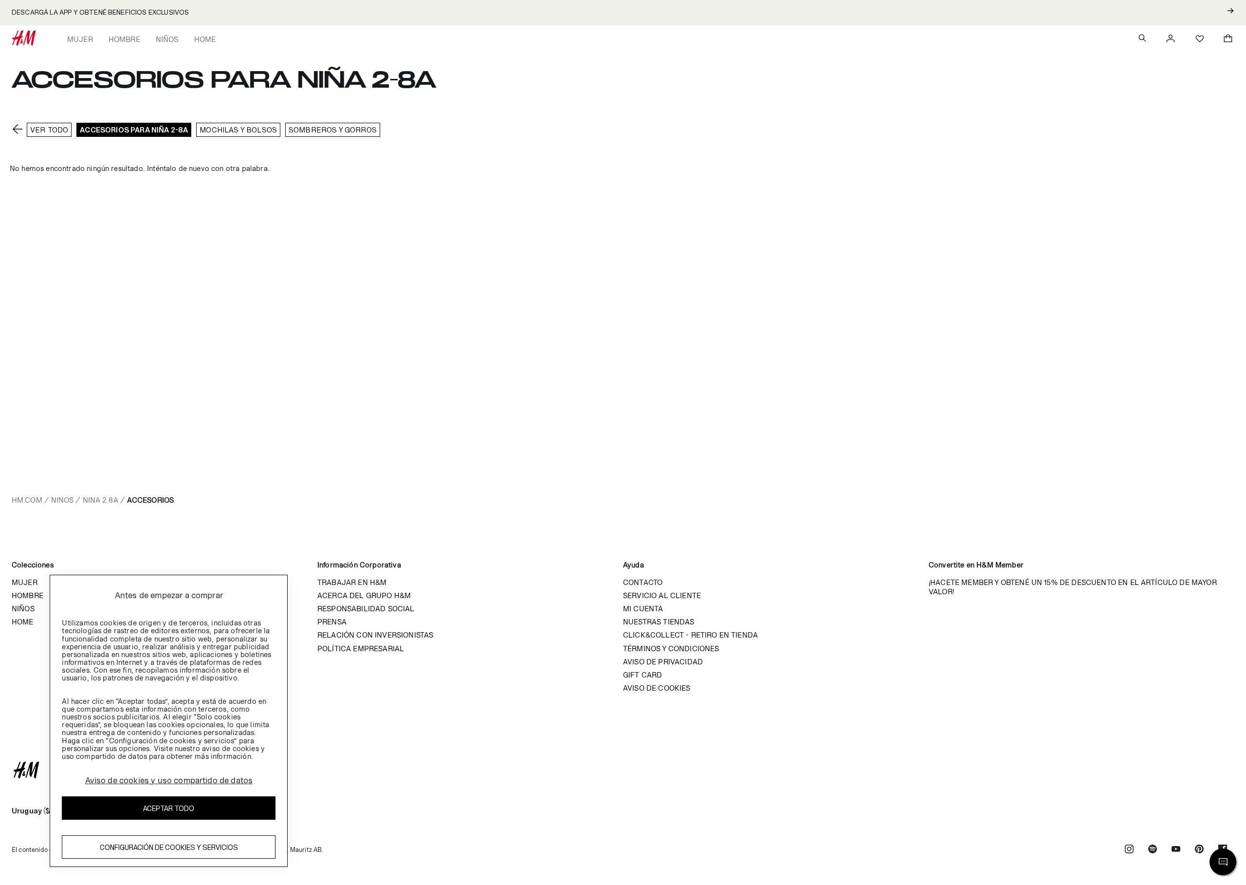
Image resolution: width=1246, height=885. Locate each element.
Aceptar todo (168, 808)
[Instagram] (1129, 850)
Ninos (62, 500)
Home (205, 39)
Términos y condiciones (671, 648)
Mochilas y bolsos (238, 130)
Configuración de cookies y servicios (169, 847)
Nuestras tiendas (659, 622)
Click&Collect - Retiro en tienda (690, 635)
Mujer (80, 39)
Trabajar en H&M (351, 582)
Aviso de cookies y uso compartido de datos (169, 780)
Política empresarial (360, 648)
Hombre (124, 39)
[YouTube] (1176, 850)
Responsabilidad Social (366, 608)
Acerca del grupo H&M (364, 595)
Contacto (642, 582)
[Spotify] (1152, 850)
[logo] (623, 770)
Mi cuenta (643, 608)
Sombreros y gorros (333, 130)
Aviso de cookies (657, 688)
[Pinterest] (1199, 850)
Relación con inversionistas (375, 635)
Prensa (332, 622)
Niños (167, 39)
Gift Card (642, 675)
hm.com (27, 500)
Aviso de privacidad (663, 662)
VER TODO (49, 130)
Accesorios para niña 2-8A (134, 130)
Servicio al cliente (662, 595)
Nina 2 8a (100, 500)
